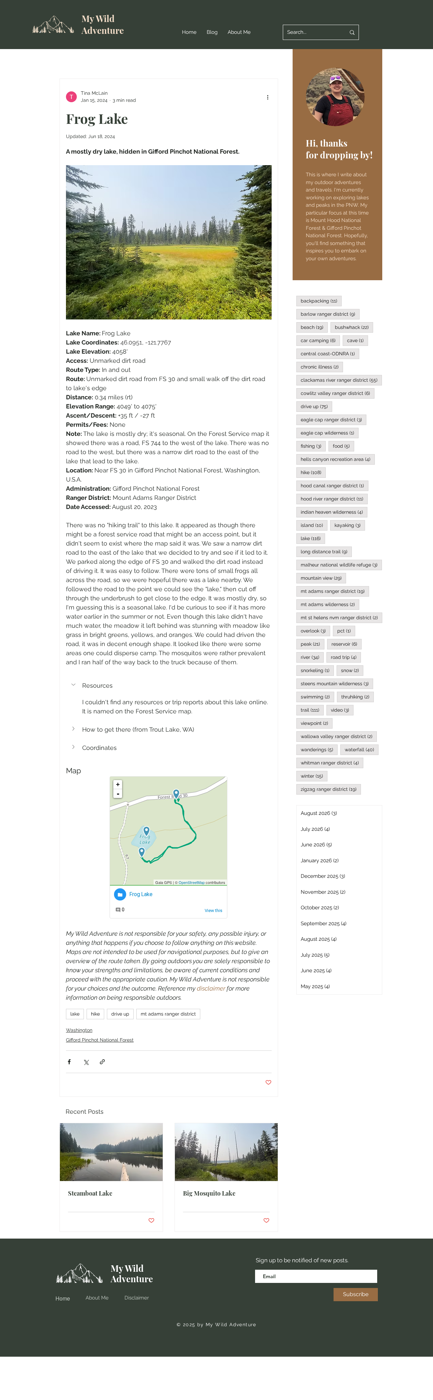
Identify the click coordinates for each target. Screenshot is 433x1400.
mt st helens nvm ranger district (341, 617)
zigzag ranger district (331, 789)
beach (314, 327)
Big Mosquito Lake (209, 1193)
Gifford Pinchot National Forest (100, 1040)
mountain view (323, 578)
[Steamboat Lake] (111, 1152)
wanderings (319, 749)
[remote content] (169, 848)
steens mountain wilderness (337, 683)
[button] (169, 685)
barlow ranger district (330, 314)
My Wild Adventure (103, 24)
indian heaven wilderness (334, 512)
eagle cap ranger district (333, 419)
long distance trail (326, 551)
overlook (315, 631)
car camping (320, 340)
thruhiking (357, 696)
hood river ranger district (334, 499)
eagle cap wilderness (330, 433)
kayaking (350, 525)
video (342, 710)
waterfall (362, 749)
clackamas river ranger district (341, 380)
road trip (346, 657)
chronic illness (322, 367)
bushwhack (354, 327)
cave (357, 340)
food (343, 446)
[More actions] (268, 97)
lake (74, 1014)
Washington (79, 1030)
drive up (120, 1014)
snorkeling (317, 670)
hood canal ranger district (334, 485)
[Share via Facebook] (69, 1062)
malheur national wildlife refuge (341, 565)
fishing (313, 446)
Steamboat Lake (90, 1193)
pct (346, 631)
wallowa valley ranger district (339, 736)
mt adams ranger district (168, 1014)
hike (95, 1014)
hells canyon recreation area (338, 459)
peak (312, 644)
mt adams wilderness (330, 604)
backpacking (321, 301)
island (314, 525)
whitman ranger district (332, 762)
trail (312, 710)
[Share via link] (102, 1062)
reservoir (347, 644)
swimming (317, 696)
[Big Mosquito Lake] (226, 1152)
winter (314, 776)
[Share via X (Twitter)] (86, 1062)
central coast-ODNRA (330, 353)
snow (352, 670)
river (312, 657)
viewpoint (317, 723)
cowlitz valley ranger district (337, 393)
